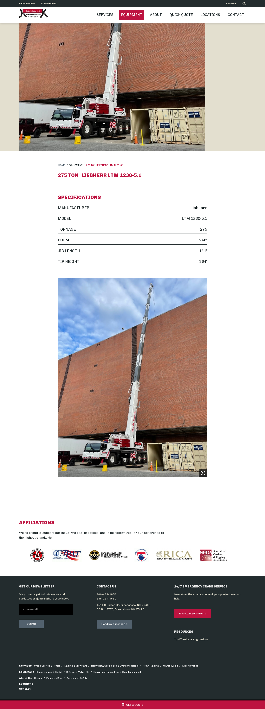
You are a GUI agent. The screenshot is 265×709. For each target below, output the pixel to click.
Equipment (131, 15)
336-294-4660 (106, 598)
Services (105, 15)
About (156, 15)
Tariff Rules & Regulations (191, 639)
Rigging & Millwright (75, 665)
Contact (236, 15)
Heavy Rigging (151, 665)
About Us (25, 678)
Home (61, 165)
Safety (83, 678)
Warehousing (170, 665)
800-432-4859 (106, 594)
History (38, 678)
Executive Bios (54, 678)
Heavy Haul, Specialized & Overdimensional (115, 665)
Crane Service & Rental (47, 665)
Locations (210, 15)
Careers (231, 3)
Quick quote (181, 15)
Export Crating (190, 665)
